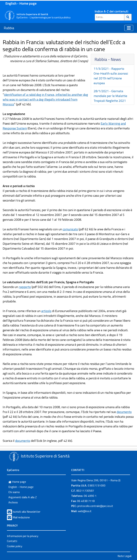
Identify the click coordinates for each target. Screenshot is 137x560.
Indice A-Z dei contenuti (111, 11)
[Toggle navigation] (128, 28)
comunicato (70, 229)
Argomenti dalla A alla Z (22, 497)
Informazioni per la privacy (22, 536)
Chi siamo (14, 492)
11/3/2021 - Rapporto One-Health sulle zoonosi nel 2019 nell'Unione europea (111, 75)
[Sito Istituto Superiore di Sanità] (14, 456)
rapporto (25, 286)
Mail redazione (21, 517)
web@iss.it (85, 511)
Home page (18, 482)
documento (124, 411)
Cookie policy (14, 546)
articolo (46, 310)
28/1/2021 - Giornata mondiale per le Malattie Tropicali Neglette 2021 (110, 96)
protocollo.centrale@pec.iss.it (95, 506)
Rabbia (9, 28)
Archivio (13, 502)
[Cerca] (128, 17)
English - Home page (21, 3)
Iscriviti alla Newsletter (26, 511)
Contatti (12, 541)
